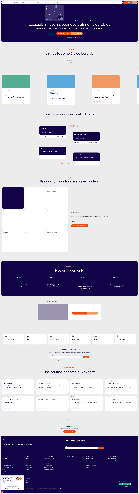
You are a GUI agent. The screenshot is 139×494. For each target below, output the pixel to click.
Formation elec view (48, 465)
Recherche (136, 2)
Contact (133, 2)
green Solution (28, 474)
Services (32, 2)
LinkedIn (63, 488)
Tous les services (70, 456)
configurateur (27, 478)
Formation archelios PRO (48, 460)
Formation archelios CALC (49, 458)
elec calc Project (28, 467)
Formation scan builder (48, 467)
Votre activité (69, 368)
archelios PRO (28, 471)
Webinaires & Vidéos (90, 460)
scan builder (27, 482)
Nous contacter (77, 33)
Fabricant (5, 469)
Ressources (47, 2)
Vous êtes (16, 2)
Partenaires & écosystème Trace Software (116, 460)
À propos (56, 2)
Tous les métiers (7, 456)
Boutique (127, 2)
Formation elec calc (47, 463)
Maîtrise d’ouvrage (6, 463)
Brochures (88, 463)
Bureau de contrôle (7, 465)
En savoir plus (8, 101)
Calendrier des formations (49, 469)
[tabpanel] (69, 86)
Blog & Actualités (89, 458)
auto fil (26, 480)
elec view (27, 484)
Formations (38, 2)
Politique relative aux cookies (28, 488)
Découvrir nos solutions (64, 33)
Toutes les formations (49, 456)
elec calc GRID (28, 465)
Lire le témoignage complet (79, 225)
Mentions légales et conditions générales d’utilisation (46, 488)
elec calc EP (27, 469)
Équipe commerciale (112, 458)
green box (27, 476)
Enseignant (5, 471)
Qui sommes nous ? (112, 456)
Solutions (24, 2)
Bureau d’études (6, 460)
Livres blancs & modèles (91, 465)
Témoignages (68, 177)
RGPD (60, 488)
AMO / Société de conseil (8, 467)
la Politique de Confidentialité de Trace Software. (65, 360)
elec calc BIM (27, 463)
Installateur (5, 458)
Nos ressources (90, 456)
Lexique (88, 467)
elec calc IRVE (27, 458)
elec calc (27, 460)
